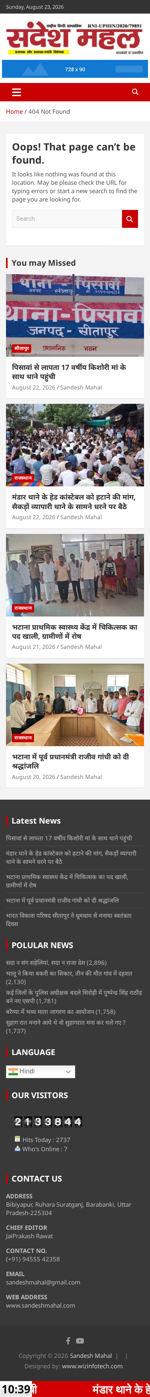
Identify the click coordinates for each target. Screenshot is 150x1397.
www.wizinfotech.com (92, 1366)
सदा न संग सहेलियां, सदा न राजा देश (45, 962)
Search (130, 219)
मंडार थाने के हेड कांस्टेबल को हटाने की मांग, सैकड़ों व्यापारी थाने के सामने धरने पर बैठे (74, 501)
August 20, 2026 (33, 777)
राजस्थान (23, 477)
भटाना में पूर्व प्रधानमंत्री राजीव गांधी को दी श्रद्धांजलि (70, 761)
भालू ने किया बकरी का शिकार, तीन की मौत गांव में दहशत (69, 973)
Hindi (26, 1071)
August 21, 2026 (33, 646)
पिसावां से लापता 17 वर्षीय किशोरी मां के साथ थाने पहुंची (69, 371)
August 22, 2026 (33, 387)
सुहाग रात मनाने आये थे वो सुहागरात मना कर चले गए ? (66, 1022)
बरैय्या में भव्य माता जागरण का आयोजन (50, 1012)
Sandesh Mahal (81, 387)
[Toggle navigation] (16, 92)
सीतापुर (21, 348)
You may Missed (44, 262)
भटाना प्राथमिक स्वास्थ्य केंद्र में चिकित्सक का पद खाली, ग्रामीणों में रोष (74, 631)
